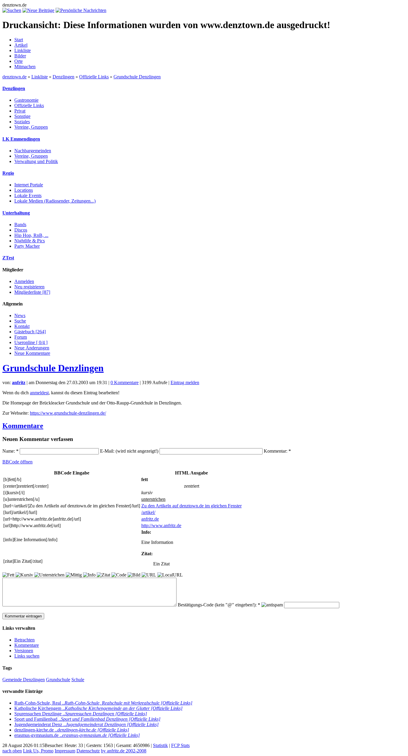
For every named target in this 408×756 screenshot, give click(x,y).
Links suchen (26, 655)
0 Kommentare (125, 382)
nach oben (12, 750)
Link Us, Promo (38, 750)
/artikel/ (148, 512)
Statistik (160, 745)
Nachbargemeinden (32, 150)
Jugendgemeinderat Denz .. (86, 724)
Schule (77, 679)
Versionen (23, 650)
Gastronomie (26, 100)
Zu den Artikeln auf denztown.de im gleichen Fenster (191, 505)
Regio (8, 173)
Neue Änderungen (31, 347)
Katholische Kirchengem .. (98, 708)
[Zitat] (103, 575)
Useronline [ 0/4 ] (30, 342)
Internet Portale (28, 184)
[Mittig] (74, 575)
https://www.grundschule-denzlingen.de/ (68, 413)
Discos (20, 229)
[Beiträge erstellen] (38, 10)
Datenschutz (88, 750)
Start (18, 39)
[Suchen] (11, 10)
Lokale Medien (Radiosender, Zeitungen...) (55, 200)
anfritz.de (150, 518)
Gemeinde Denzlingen (23, 679)
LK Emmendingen (21, 139)
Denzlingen (63, 76)
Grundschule (58, 679)
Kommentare (22, 426)
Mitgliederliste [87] (32, 292)
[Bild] (134, 575)
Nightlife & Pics (29, 240)
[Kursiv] (24, 575)
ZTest (8, 257)
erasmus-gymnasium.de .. (77, 735)
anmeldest (39, 392)
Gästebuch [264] (30, 331)
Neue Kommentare (32, 353)
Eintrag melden (185, 382)
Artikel (20, 45)
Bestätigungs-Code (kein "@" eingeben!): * (219, 604)
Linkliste (22, 50)
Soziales (22, 121)
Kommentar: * (277, 451)
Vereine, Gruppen (31, 127)
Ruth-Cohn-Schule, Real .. (103, 702)
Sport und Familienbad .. (87, 719)
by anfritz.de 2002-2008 (123, 750)
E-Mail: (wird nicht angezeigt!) (129, 451)
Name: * (11, 451)
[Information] (89, 575)
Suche (20, 320)
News (19, 315)
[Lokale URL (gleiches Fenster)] (170, 575)
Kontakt (22, 326)
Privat (19, 110)
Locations (23, 190)
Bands (20, 224)
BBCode (17, 461)
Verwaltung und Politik (36, 161)
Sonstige (22, 116)
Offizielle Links (94, 76)
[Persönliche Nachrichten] (81, 10)
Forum (20, 337)
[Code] (118, 575)
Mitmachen (25, 66)
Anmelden (24, 281)
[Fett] (8, 575)
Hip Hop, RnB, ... (31, 235)
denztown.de (14, 76)
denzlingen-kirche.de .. (71, 729)
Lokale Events (28, 195)
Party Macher (27, 246)
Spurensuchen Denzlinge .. (80, 713)
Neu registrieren (29, 286)
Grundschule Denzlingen (137, 76)
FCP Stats (180, 745)
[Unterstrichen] (49, 575)
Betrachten (24, 639)
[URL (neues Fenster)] (149, 575)
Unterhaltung (16, 212)
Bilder (20, 55)
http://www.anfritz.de (161, 525)
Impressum (65, 750)
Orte (18, 61)
